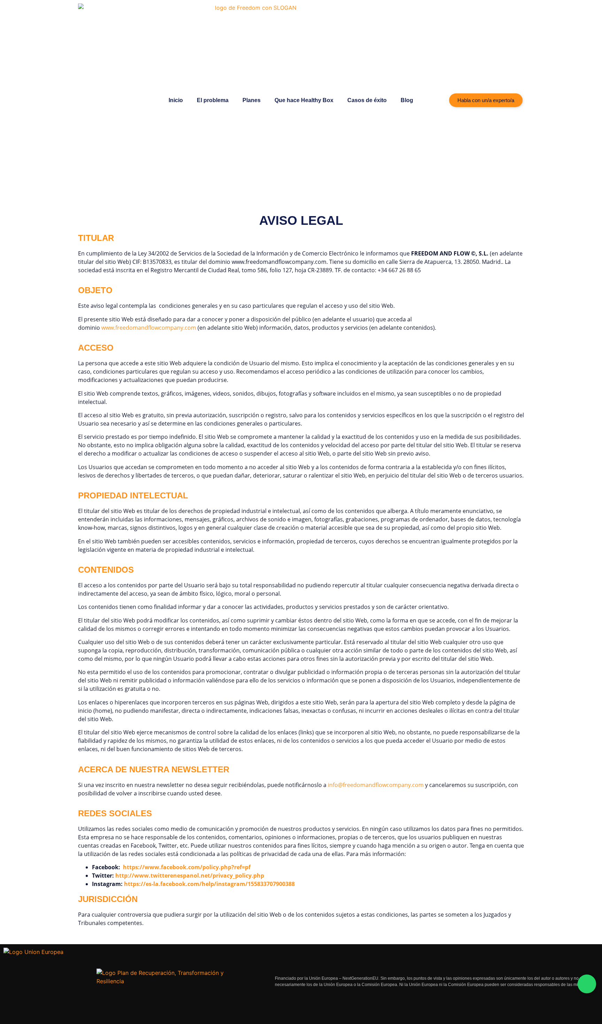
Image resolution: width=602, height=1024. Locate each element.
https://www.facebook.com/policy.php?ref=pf (186, 867)
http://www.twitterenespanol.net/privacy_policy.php (189, 875)
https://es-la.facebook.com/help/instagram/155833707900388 (209, 884)
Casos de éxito (367, 100)
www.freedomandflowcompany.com (148, 327)
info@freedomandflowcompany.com (376, 785)
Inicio (176, 100)
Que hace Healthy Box (304, 100)
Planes (251, 100)
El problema (213, 100)
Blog (407, 100)
